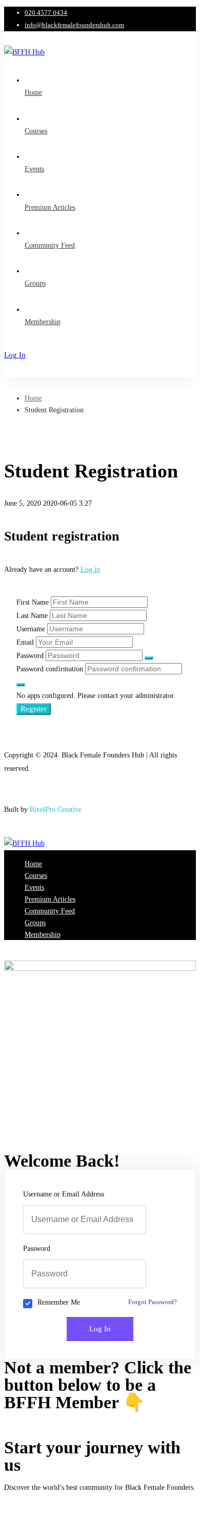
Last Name (32, 615)
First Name (32, 602)
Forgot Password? (152, 1302)
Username (30, 629)
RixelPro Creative (56, 809)
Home (33, 398)
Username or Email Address (63, 1194)
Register (34, 709)
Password (30, 655)
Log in (90, 569)
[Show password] (149, 657)
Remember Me (58, 1302)
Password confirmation (49, 669)
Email (25, 642)
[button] (100, 1418)
